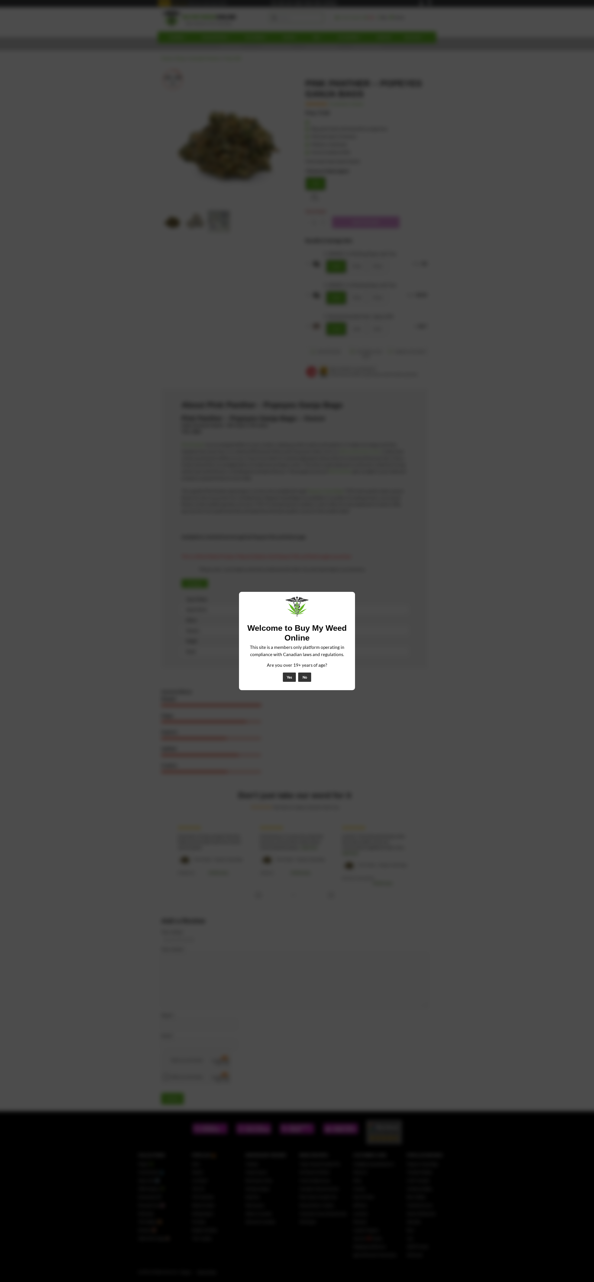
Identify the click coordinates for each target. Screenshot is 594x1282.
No (305, 677)
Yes (289, 677)
